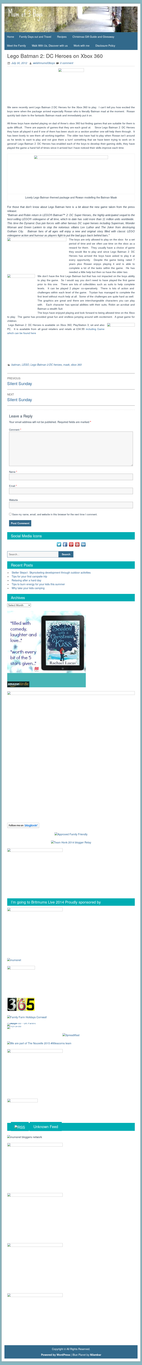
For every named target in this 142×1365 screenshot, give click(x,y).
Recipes (62, 36)
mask (66, 364)
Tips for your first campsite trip (29, 576)
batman (15, 364)
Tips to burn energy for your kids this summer (38, 584)
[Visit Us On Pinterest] (71, 544)
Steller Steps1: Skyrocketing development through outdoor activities (51, 572)
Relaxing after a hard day (26, 580)
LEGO (25, 364)
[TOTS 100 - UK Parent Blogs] (22, 1024)
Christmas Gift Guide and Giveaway (93, 36)
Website (13, 500)
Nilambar (95, 1354)
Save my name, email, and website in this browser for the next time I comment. (54, 514)
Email (13, 486)
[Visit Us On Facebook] (65, 544)
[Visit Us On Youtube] (77, 544)
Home (10, 36)
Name (13, 471)
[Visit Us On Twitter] (59, 544)
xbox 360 (76, 364)
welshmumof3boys (44, 63)
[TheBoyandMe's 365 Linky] (21, 1004)
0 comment (66, 63)
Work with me (81, 45)
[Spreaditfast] (71, 1035)
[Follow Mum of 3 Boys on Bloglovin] (23, 825)
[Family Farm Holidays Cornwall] (27, 1017)
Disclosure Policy (105, 45)
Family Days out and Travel (35, 36)
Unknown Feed (45, 1126)
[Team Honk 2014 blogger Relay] (71, 842)
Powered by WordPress (55, 1354)
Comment (15, 429)
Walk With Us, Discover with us (50, 45)
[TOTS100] (14, 1027)
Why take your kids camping (28, 588)
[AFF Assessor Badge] (71, 834)
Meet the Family (16, 45)
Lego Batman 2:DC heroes (46, 364)
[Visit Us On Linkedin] (83, 544)
